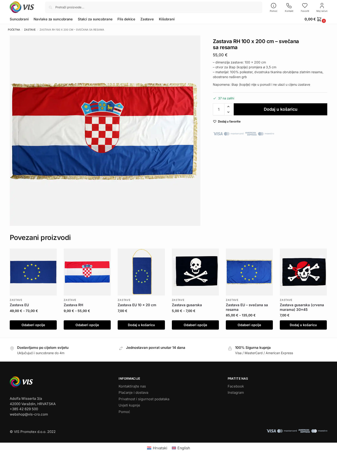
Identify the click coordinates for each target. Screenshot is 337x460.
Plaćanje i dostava (133, 392)
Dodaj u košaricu (280, 109)
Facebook (236, 386)
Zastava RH (73, 305)
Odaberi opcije (33, 325)
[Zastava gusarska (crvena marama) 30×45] (303, 272)
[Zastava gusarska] (195, 272)
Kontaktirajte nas (132, 386)
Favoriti (305, 10)
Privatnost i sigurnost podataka (144, 399)
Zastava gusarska (187, 305)
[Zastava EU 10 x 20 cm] (141, 272)
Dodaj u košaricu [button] (141, 325)
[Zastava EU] (33, 272)
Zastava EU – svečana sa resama (247, 307)
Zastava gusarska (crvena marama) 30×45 (302, 307)
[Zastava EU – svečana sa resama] (249, 272)
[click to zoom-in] (105, 130)
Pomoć (273, 10)
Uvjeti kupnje (129, 405)
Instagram (236, 392)
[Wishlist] (49, 255)
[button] (316, 19)
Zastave (30, 29)
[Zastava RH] (87, 272)
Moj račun (322, 10)
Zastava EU (19, 305)
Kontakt (289, 10)
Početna (14, 29)
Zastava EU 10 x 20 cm (137, 305)
